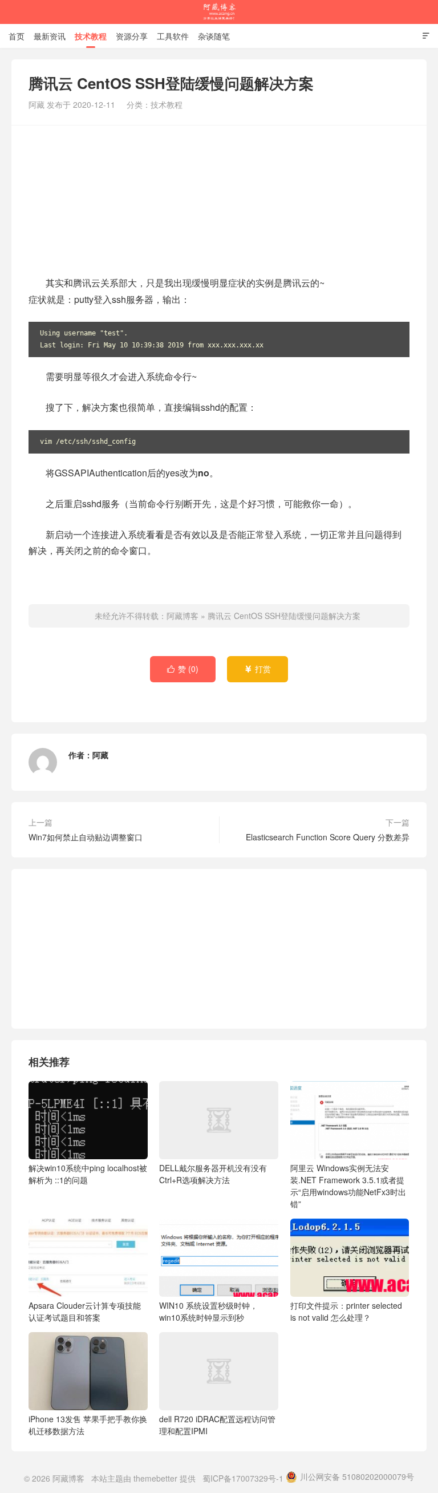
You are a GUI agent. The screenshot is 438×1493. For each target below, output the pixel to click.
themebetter (155, 1478)
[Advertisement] (219, 199)
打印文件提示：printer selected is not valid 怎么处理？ (346, 1311)
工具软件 (173, 36)
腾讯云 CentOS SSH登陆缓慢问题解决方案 (284, 615)
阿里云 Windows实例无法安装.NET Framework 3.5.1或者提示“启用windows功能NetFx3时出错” (348, 1185)
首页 (17, 36)
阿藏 (100, 754)
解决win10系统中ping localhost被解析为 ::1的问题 (88, 1174)
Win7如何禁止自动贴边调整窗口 (86, 837)
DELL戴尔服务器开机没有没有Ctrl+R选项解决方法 (213, 1174)
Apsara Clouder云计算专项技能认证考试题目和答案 (85, 1311)
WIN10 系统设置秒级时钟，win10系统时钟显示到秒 (208, 1311)
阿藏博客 (219, 12)
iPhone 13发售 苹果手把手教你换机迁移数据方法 (88, 1425)
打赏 (257, 668)
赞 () (182, 668)
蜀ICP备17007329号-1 (242, 1478)
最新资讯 (50, 36)
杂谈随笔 (214, 36)
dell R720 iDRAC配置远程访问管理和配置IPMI (217, 1425)
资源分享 (132, 36)
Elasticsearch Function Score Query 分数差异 (327, 837)
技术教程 (91, 36)
